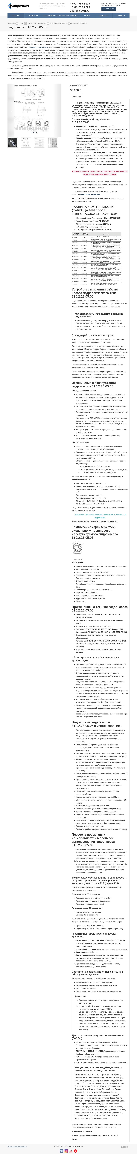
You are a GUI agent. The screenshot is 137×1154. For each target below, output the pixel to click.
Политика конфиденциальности (17, 1146)
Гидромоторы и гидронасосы (37, 23)
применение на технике (38, 47)
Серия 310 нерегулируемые (58, 23)
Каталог (21, 23)
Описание (76, 96)
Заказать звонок (109, 9)
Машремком (11, 23)
